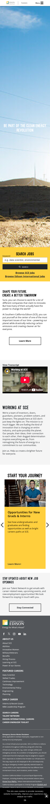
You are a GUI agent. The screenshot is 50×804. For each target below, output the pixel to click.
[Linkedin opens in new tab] (25, 634)
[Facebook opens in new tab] (4, 634)
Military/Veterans (10, 652)
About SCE (7, 643)
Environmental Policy (12, 687)
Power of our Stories (12, 665)
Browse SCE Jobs (25, 272)
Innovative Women (11, 649)
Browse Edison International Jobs (25, 276)
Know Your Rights (10, 781)
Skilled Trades (9, 678)
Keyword (6, 256)
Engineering (8, 691)
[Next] (46, 524)
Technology (8, 684)
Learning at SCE (10, 662)
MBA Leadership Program (14, 706)
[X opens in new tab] (9, 634)
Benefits (6, 656)
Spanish (40, 787)
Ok (25, 800)
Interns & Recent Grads (13, 703)
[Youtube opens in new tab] (19, 634)
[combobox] (25, 260)
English (30, 787)
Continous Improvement (13, 681)
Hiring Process (9, 659)
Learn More (14, 564)
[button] (25, 365)
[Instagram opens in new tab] (14, 634)
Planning (6, 694)
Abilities (6, 646)
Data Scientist (9, 675)
